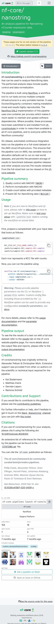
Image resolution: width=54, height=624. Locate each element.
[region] (27, 275)
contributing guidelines (29, 404)
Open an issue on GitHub (28, 577)
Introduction (11, 66)
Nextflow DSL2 (9, 110)
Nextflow (32, 93)
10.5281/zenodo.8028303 (15, 434)
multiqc (34, 546)
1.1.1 (47, 66)
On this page (24, 3)
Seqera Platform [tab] (27, 516)
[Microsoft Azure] (29, 620)
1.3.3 (44, 45)
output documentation (13, 349)
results (25, 339)
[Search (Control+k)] (39, 3)
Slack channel (36, 413)
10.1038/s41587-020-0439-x (19, 487)
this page (31, 209)
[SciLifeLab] (34, 620)
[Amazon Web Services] (25, 620)
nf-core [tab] (27, 506)
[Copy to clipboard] (48, 245)
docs (6, 309)
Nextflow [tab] (27, 511)
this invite (25, 416)
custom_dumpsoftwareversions (15, 546)
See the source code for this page (36, 601)
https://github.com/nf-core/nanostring (28, 56)
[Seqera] (21, 620)
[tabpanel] (27, 501)
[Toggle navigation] (49, 3)
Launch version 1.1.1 (28, 51)
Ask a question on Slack (28, 572)
